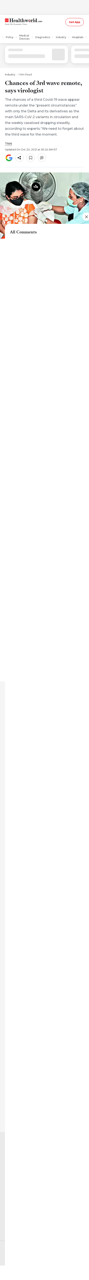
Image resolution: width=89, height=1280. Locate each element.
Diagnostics (42, 37)
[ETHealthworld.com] (23, 22)
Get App (74, 22)
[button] (19, 158)
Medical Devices (24, 37)
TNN (8, 143)
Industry (61, 37)
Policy (9, 37)
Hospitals (77, 37)
